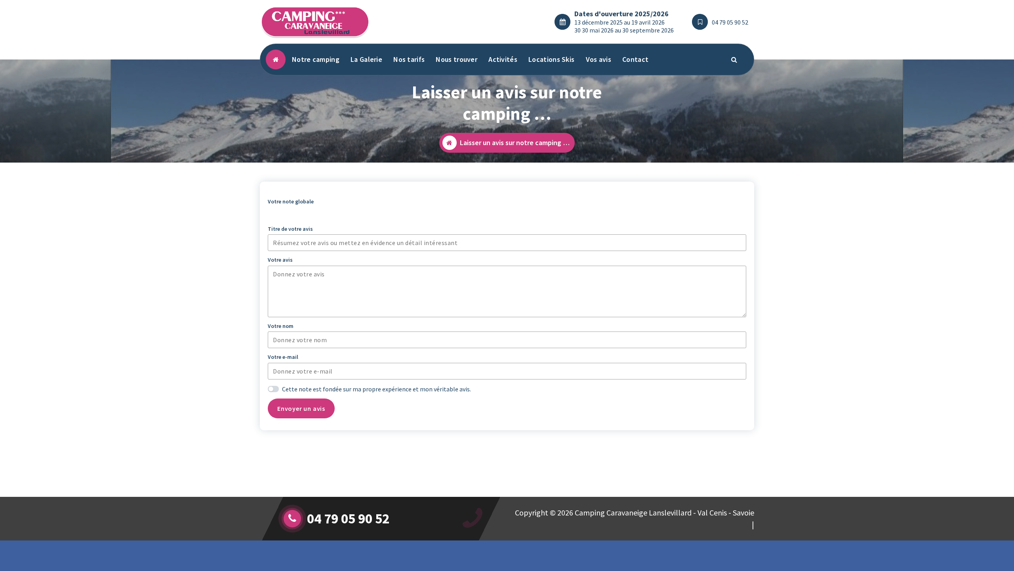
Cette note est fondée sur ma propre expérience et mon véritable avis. (376, 389)
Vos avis (598, 59)
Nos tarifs (409, 59)
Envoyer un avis (301, 408)
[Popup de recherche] (734, 59)
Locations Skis (551, 59)
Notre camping (315, 59)
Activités (502, 59)
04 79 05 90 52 (730, 22)
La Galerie (366, 59)
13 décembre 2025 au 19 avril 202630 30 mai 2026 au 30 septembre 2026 (624, 26)
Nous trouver (456, 59)
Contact (635, 59)
